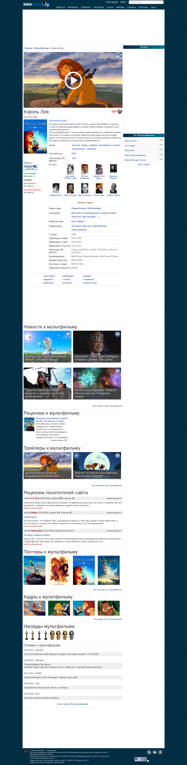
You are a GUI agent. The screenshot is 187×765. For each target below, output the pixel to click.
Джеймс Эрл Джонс (99, 177)
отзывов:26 (88, 279)
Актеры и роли (85, 202)
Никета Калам (70, 195)
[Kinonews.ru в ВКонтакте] (154, 752)
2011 (74, 158)
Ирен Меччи (77, 213)
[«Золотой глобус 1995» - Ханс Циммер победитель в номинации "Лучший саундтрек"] (52, 635)
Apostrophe (36, 530)
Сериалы (131, 7)
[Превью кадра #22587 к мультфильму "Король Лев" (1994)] (109, 609)
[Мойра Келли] (56, 188)
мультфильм (30, 183)
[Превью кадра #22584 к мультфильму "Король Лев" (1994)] (34, 609)
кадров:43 (48, 279)
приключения (78, 149)
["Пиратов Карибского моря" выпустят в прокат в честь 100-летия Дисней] (47, 384)
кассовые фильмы (32, 190)
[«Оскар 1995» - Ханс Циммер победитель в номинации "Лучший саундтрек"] (27, 635)
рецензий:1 (48, 283)
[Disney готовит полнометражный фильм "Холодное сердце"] (47, 347)
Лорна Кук (76, 216)
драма (84, 145)
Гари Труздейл (89, 216)
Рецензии (99, 7)
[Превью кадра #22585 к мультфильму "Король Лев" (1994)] (59, 609)
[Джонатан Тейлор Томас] (70, 169)
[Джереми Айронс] (113, 169)
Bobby (34, 512)
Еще (153, 7)
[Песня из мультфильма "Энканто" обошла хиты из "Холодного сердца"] (97, 384)
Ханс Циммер (77, 221)
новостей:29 (49, 276)
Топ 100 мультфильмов (143, 135)
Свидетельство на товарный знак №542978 (47, 762)
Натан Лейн (99, 195)
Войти (123, 2)
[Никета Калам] (70, 188)
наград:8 (87, 276)
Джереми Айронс (113, 177)
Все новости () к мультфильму (107, 406)
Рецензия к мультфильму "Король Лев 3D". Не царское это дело (52, 419)
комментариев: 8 (114, 498)
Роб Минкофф (94, 208)
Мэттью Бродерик (84, 177)
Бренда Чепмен (109, 213)
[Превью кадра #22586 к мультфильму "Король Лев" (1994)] (84, 609)
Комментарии (59, 440)
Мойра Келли (56, 195)
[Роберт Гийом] (113, 188)
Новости (60, 7)
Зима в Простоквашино (135, 155)
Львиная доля (30, 517)
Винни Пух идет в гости (135, 160)
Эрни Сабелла (84, 195)
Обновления (51, 750)
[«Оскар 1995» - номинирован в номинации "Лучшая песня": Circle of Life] (46, 635)
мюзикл (116, 145)
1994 (73, 153)
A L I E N (35, 498)
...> (98, 216)
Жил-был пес (131, 141)
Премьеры (73, 7)
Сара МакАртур (99, 226)
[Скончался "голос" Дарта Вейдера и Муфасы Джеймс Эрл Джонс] (97, 347)
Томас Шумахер (78, 229)
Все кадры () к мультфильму (108, 619)
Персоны (143, 7)
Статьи (109, 7)
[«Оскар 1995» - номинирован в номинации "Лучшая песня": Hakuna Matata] (39, 635)
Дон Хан (87, 226)
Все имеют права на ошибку (37, 535)
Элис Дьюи (76, 226)
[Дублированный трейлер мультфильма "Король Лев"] (47, 466)
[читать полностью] (33, 508)
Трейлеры (86, 7)
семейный (91, 149)
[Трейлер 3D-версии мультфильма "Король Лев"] (97, 466)
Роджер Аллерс (78, 208)
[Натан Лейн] (99, 188)
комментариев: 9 (114, 513)
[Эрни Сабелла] (84, 188)
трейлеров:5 (68, 276)
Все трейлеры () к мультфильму (107, 485)
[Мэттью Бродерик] (84, 169)
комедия (93, 145)
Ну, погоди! (130, 145)
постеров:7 (67, 283)
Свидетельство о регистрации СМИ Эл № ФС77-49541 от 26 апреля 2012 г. (59, 760)
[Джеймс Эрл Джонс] (99, 169)
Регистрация (112, 2)
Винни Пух (129, 150)
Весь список (144, 164)
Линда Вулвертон (92, 213)
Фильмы (120, 7)
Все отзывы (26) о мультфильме (73, 704)
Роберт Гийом (113, 195)
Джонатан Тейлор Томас (70, 177)
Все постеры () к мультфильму (107, 590)
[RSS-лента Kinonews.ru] (149, 752)
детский (76, 145)
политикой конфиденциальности (80, 756)
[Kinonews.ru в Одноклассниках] (160, 752)
